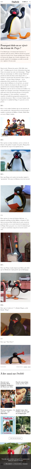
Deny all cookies (18, 463)
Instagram (22, 1)
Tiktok (27, 1)
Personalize (25, 463)
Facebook (24, 1)
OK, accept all (8, 463)
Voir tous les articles (15, 438)
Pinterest (25, 1)
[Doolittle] (15, 2)
